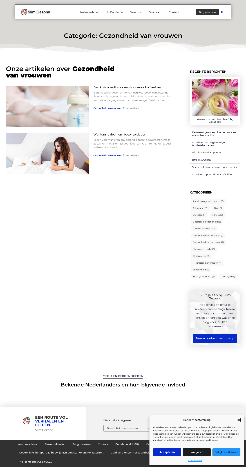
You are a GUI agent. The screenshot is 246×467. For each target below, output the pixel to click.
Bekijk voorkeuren (226, 452)
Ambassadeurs (89, 12)
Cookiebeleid (195, 460)
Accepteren (167, 452)
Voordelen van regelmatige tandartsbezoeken (208, 144)
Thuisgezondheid (204, 276)
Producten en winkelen (207, 262)
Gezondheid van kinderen (208, 235)
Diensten (199, 215)
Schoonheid (201, 269)
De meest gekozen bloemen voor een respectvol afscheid (214, 134)
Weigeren (197, 452)
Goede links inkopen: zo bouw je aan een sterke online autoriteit (61, 452)
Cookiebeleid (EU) (127, 444)
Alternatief (200, 208)
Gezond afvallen (204, 228)
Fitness (217, 215)
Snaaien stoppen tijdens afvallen (212, 174)
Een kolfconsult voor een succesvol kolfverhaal (127, 87)
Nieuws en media (204, 249)
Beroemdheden (55, 444)
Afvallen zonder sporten (206, 152)
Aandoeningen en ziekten (208, 201)
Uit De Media (114, 12)
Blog (218, 208)
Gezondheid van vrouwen (107, 108)
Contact (174, 12)
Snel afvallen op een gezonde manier (214, 167)
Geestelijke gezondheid (207, 221)
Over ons (136, 12)
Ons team (155, 12)
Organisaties (201, 256)
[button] (238, 420)
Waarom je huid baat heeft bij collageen (215, 120)
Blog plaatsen (82, 444)
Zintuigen (228, 276)
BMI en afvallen (201, 159)
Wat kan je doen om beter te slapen (119, 134)
